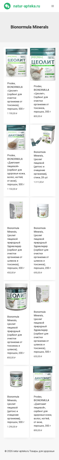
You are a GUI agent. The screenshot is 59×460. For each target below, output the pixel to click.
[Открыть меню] (52, 6)
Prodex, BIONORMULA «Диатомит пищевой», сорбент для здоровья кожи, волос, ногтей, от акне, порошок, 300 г (43, 411)
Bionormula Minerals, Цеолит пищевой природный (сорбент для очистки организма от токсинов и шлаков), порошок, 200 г (15, 334)
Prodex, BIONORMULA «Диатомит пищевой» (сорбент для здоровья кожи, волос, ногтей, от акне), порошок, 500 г (16, 170)
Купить (16, 122)
